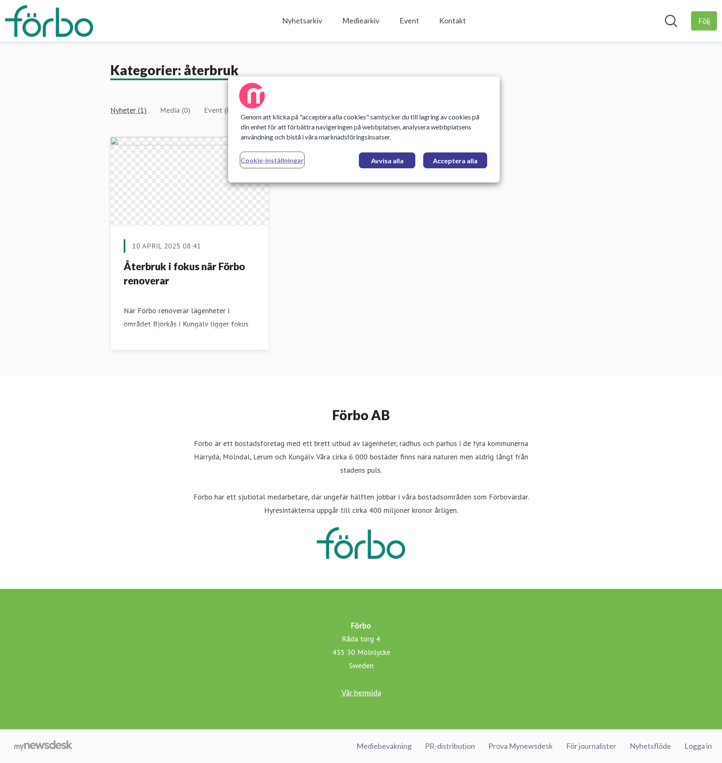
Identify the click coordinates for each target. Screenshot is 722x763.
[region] (364, 129)
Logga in (698, 745)
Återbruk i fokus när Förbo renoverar (184, 273)
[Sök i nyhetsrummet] (671, 21)
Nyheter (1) (128, 110)
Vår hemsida (361, 692)
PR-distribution (450, 745)
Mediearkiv (360, 20)
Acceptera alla (455, 161)
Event (409, 20)
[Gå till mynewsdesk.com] (43, 746)
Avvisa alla (387, 161)
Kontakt (452, 20)
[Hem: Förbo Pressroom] (49, 21)
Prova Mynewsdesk (520, 745)
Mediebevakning (384, 745)
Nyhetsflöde (650, 745)
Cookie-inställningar (272, 160)
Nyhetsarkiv (302, 20)
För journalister (591, 745)
